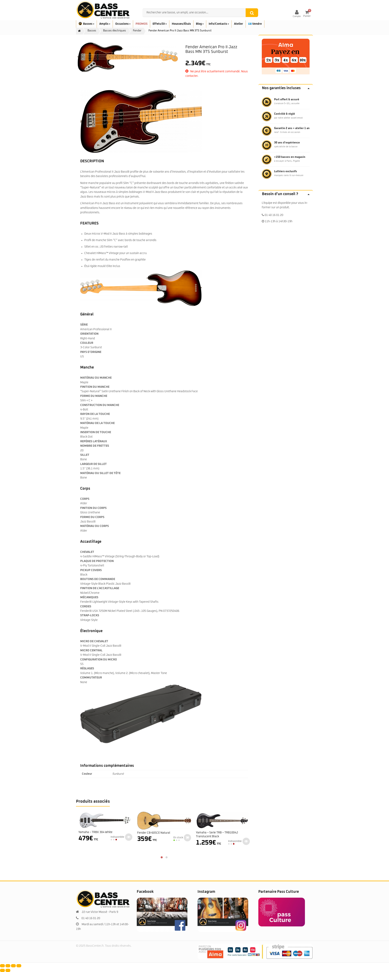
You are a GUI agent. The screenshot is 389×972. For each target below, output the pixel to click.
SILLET (84, 455)
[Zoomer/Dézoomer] (2, 965)
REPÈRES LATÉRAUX (93, 441)
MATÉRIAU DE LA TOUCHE (97, 423)
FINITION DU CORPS (93, 508)
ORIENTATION (89, 333)
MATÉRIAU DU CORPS (94, 526)
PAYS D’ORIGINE (90, 352)
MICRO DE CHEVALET (94, 641)
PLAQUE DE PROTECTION (97, 561)
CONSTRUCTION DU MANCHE (99, 405)
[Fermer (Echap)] (18, 965)
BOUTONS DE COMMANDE (97, 579)
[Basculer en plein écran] (7, 965)
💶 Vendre (255, 23)
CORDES (85, 606)
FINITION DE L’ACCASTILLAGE (99, 588)
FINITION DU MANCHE (94, 387)
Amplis (104, 23)
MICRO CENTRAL (91, 650)
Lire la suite (128, 837)
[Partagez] (13, 965)
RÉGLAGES (87, 668)
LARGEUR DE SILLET (93, 464)
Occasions (122, 23)
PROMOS (141, 23)
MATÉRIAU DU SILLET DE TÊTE (100, 473)
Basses (88, 23)
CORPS (84, 499)
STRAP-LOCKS (89, 615)
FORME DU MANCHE (93, 396)
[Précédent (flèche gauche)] (2, 970)
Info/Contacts (218, 23)
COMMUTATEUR (91, 677)
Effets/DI (159, 23)
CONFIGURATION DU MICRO (98, 659)
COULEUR (86, 343)
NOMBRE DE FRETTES (94, 445)
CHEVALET (87, 552)
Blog (199, 23)
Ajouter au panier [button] (187, 837)
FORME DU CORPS (92, 517)
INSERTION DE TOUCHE (95, 432)
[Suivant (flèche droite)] (7, 970)
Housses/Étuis (181, 23)
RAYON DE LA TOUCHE (95, 414)
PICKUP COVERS (91, 570)
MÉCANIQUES (89, 597)
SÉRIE (84, 324)
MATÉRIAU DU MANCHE (96, 377)
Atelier (238, 23)
